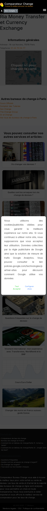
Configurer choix (29, 287)
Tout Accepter (17, 287)
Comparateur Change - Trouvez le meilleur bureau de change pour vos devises (16, 4)
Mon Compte (10, 11)
